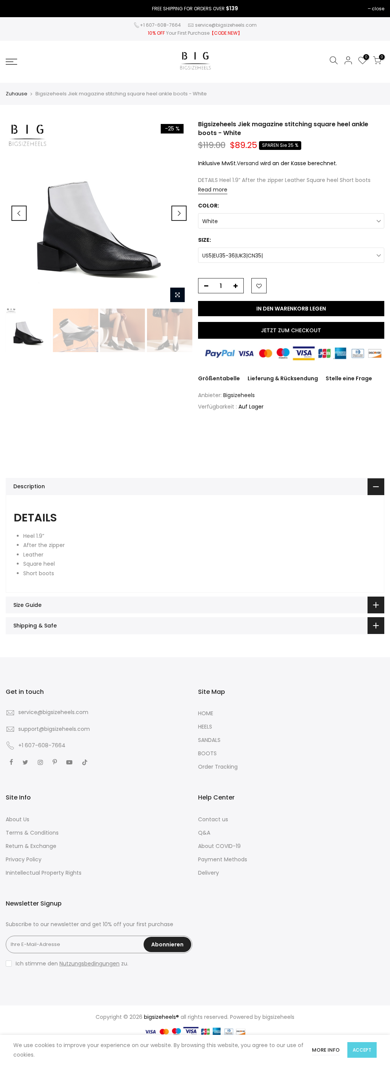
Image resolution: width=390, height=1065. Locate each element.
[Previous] (19, 213)
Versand (248, 163)
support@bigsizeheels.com (54, 729)
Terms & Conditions (32, 833)
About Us (17, 819)
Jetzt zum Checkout (291, 330)
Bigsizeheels (239, 395)
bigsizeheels (278, 1017)
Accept (362, 1050)
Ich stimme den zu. (72, 963)
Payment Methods (222, 859)
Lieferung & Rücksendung (283, 378)
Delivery (208, 873)
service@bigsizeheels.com (226, 25)
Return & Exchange (31, 846)
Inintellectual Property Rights (44, 873)
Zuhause (16, 93)
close (378, 8)
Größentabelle (219, 378)
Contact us (213, 819)
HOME (205, 713)
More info (326, 1050)
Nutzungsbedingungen (89, 963)
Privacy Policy (24, 859)
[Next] (179, 213)
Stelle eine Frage (349, 378)
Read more (212, 189)
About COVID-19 (219, 846)
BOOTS (207, 753)
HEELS (205, 726)
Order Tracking (218, 767)
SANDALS (209, 740)
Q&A (204, 833)
